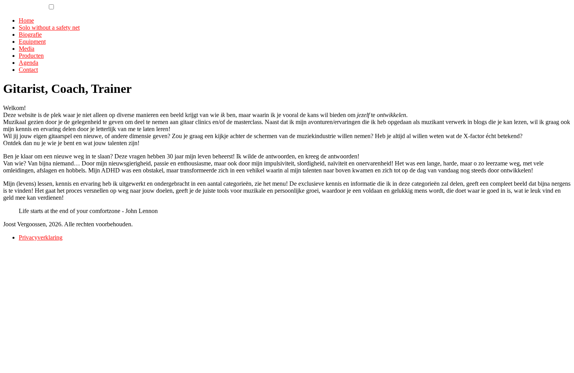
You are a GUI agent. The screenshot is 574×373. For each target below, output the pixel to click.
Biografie (30, 34)
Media (26, 48)
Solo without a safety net (49, 27)
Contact (28, 69)
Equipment (32, 41)
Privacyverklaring (40, 237)
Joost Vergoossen (24, 7)
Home (26, 20)
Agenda (28, 62)
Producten (31, 55)
